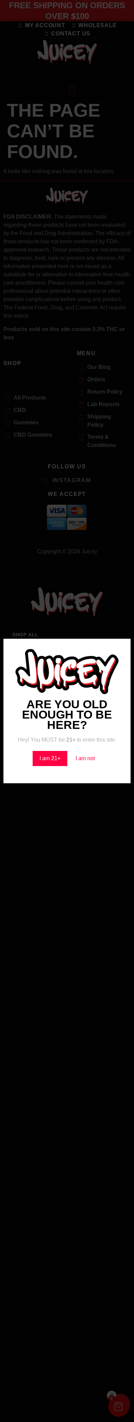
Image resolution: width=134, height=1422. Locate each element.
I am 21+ (50, 758)
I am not (85, 758)
